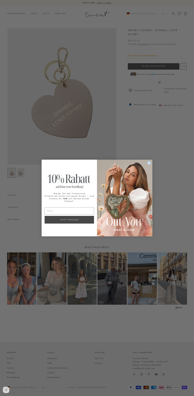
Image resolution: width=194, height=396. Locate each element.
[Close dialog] (149, 163)
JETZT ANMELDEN (69, 220)
